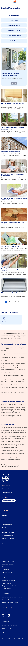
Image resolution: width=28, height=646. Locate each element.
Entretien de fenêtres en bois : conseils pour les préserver (14, 199)
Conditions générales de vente (9, 625)
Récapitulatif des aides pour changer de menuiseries (11, 74)
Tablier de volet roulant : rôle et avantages (13, 293)
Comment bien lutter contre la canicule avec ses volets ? (12, 174)
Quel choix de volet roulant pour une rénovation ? (12, 269)
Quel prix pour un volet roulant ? (10, 246)
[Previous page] (2, 303)
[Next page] (26, 303)
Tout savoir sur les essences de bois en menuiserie (12, 223)
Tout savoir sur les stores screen (10, 151)
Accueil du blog (4, 5)
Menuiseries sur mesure (9, 322)
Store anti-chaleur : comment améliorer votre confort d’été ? (12, 104)
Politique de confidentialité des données (12, 629)
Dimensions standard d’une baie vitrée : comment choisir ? (12, 128)
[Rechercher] (26, 1)
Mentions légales (6, 621)
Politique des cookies (7, 632)
